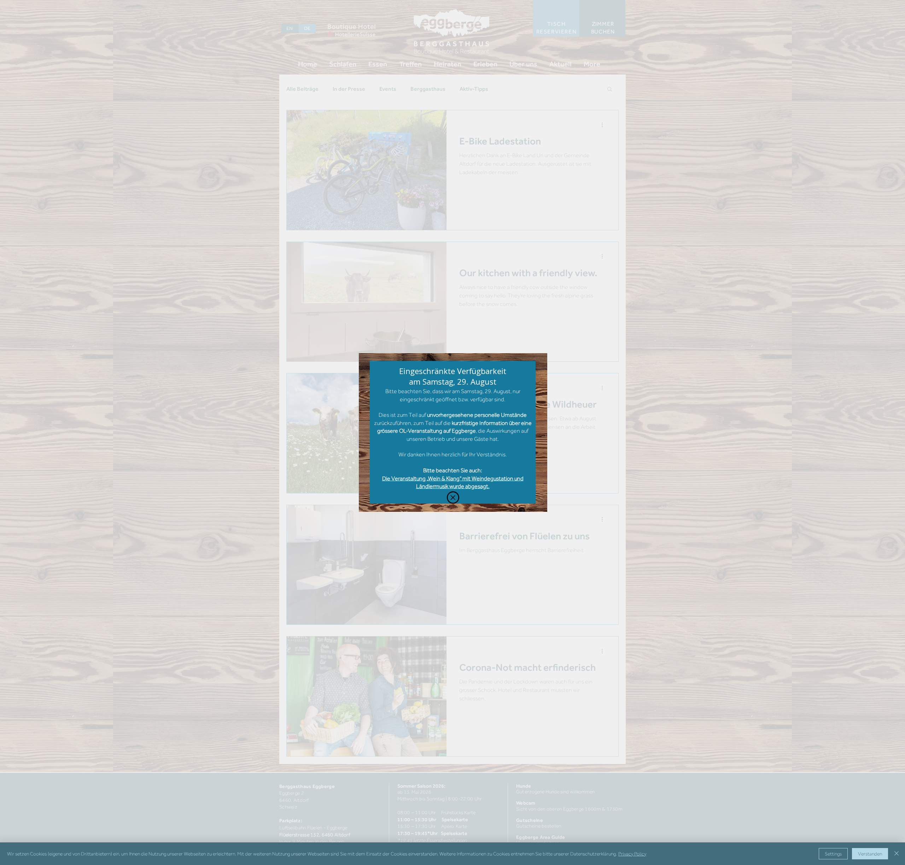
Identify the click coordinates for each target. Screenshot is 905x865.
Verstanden (870, 854)
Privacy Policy (632, 854)
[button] (453, 497)
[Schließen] (896, 853)
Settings (833, 854)
